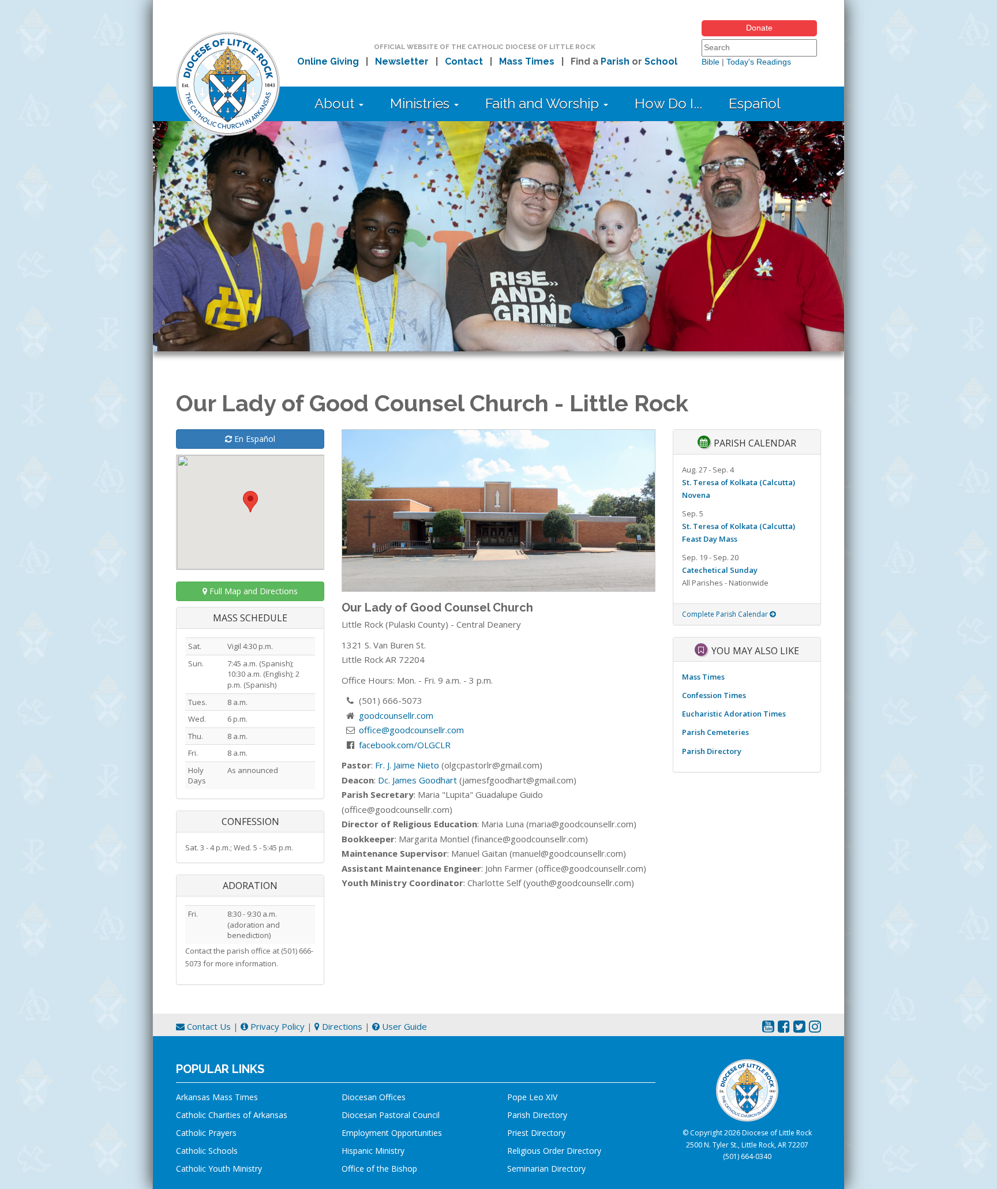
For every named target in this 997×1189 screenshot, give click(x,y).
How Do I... (668, 103)
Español (755, 103)
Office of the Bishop (379, 1168)
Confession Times (714, 695)
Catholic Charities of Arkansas (231, 1114)
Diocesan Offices (374, 1097)
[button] (250, 501)
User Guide (403, 1026)
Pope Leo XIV (532, 1097)
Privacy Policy (276, 1026)
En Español (253, 438)
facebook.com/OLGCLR (405, 745)
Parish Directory (711, 751)
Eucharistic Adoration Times (734, 713)
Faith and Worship (543, 103)
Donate (759, 27)
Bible (710, 61)
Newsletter (402, 61)
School (660, 61)
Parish (615, 61)
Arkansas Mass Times (217, 1097)
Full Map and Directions (252, 591)
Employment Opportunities (392, 1132)
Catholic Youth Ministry (219, 1168)
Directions (341, 1026)
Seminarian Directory (546, 1168)
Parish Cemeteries (715, 732)
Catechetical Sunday (720, 570)
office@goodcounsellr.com (411, 730)
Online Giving (328, 61)
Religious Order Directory (554, 1150)
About (336, 103)
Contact (464, 61)
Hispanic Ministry (373, 1150)
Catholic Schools (207, 1150)
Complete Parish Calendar (726, 614)
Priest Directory (536, 1132)
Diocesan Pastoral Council (391, 1114)
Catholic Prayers (206, 1132)
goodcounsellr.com (396, 715)
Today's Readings (758, 61)
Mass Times (526, 61)
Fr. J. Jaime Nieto (407, 765)
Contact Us (208, 1026)
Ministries (421, 103)
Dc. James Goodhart (417, 780)
